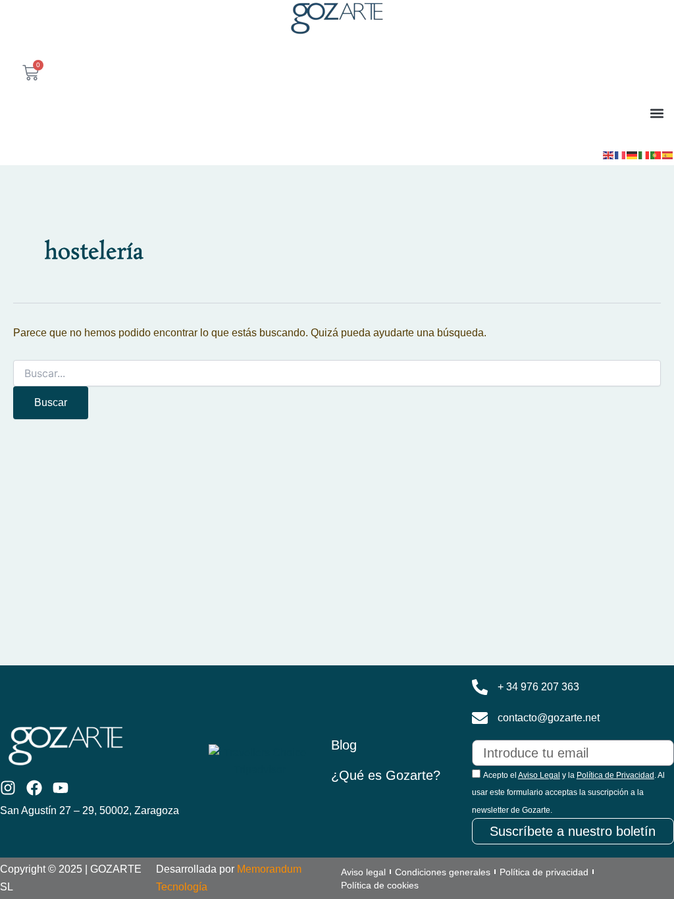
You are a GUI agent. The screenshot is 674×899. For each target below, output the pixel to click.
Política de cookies (380, 885)
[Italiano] (644, 154)
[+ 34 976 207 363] (480, 687)
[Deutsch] (632, 154)
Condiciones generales (442, 872)
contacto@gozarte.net (549, 717)
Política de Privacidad (615, 775)
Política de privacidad (544, 872)
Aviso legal (363, 872)
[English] (609, 154)
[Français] (621, 154)
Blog (344, 745)
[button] (656, 113)
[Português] (656, 154)
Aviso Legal (539, 775)
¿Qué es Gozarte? (385, 775)
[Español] (668, 154)
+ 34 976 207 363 (538, 686)
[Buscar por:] (337, 374)
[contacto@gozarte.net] (480, 718)
